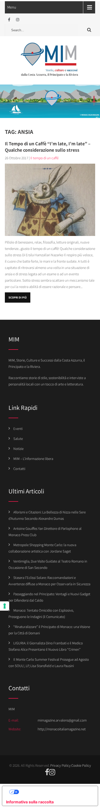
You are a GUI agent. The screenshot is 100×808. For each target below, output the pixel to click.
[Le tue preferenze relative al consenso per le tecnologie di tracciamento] (4, 606)
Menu (11, 7)
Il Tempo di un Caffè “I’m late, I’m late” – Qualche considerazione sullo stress (48, 146)
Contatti (19, 468)
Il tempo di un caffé (44, 158)
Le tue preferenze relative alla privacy (54, 791)
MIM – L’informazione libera (33, 458)
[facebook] (9, 19)
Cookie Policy (81, 765)
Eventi (18, 428)
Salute (18, 438)
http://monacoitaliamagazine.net (62, 729)
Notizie (18, 448)
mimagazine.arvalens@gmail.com (62, 720)
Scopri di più (17, 297)
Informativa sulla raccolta (30, 801)
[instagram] (17, 19)
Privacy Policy (60, 765)
